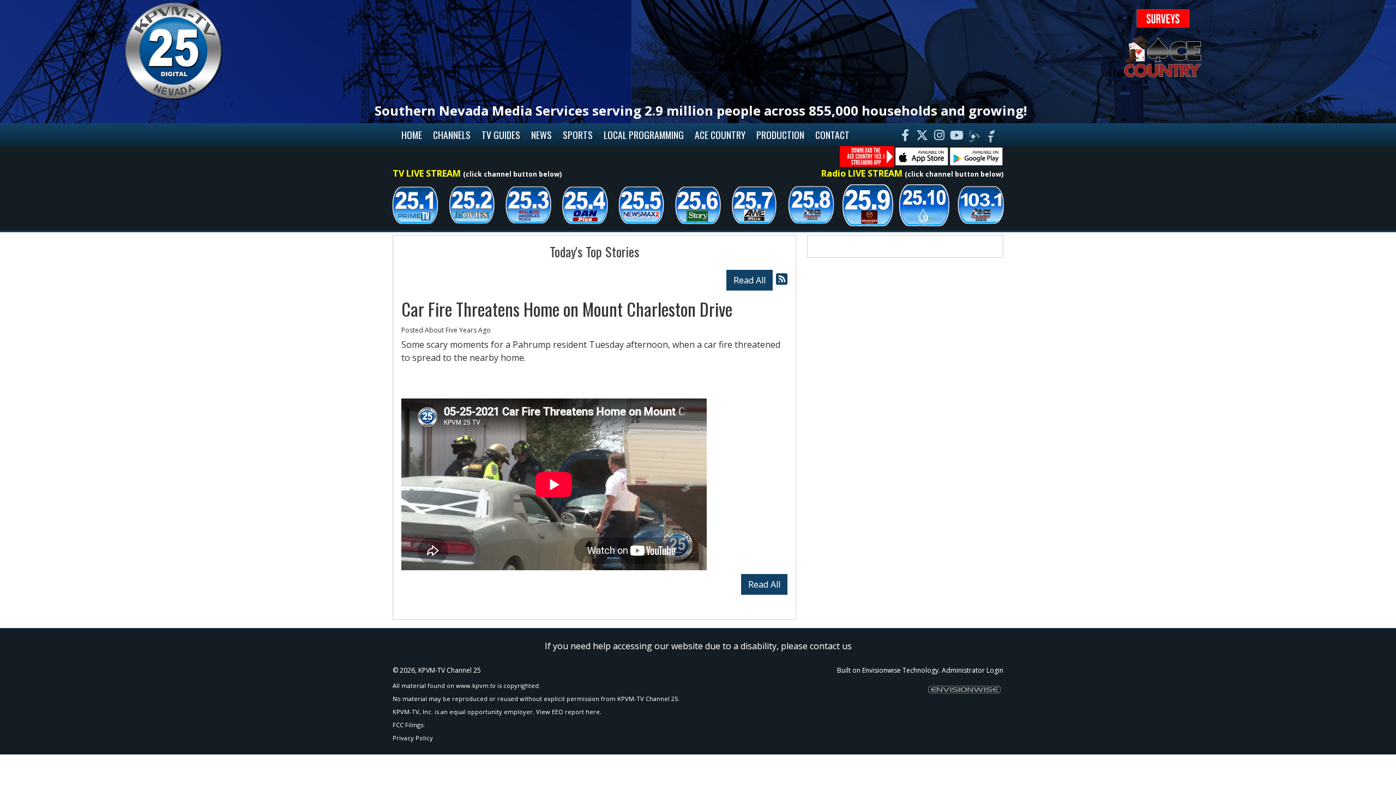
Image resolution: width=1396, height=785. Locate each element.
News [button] (541, 135)
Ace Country (720, 135)
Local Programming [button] (644, 135)
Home (411, 135)
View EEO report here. (568, 712)
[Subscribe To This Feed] (781, 279)
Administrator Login (972, 670)
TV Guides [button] (501, 135)
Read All (749, 280)
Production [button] (780, 135)
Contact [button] (832, 135)
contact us (831, 646)
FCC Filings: (409, 725)
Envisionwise (881, 670)
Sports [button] (578, 135)
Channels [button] (452, 135)
